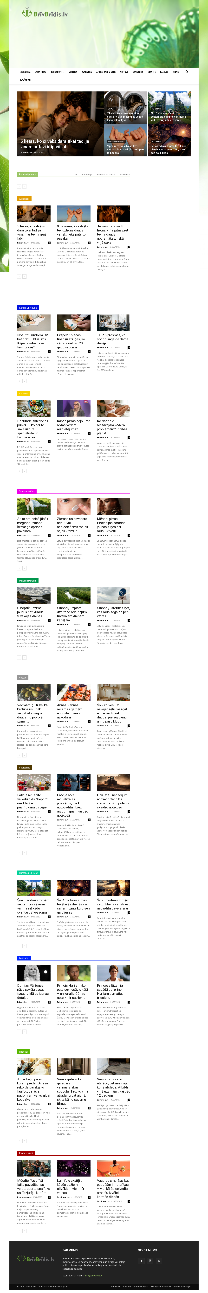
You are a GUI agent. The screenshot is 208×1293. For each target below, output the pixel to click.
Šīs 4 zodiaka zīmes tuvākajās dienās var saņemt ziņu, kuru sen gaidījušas (73, 906)
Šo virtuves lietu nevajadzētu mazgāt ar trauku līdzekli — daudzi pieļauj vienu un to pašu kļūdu (112, 713)
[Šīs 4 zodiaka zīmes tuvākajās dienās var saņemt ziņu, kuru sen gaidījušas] (169, 140)
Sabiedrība (25, 71)
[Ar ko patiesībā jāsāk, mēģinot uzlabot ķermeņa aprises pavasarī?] (34, 506)
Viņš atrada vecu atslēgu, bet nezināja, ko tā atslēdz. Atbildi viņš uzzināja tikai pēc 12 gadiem (113, 1087)
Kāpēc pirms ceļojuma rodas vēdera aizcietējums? (73, 425)
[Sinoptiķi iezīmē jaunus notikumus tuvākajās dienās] (34, 595)
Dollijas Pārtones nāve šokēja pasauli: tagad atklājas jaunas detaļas (33, 992)
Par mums (115, 1286)
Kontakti (127, 1286)
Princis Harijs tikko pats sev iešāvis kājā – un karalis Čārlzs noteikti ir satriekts (72, 992)
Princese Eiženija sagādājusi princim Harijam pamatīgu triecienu (111, 992)
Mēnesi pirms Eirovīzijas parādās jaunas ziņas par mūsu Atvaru (111, 525)
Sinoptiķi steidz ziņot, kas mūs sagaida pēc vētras (113, 612)
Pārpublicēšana (141, 1286)
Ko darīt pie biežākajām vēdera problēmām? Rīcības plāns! (112, 427)
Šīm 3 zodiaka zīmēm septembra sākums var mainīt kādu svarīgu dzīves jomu (33, 906)
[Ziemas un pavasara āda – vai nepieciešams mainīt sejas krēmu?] (73, 506)
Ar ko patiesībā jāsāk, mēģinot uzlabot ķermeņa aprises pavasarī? (33, 525)
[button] (187, 72)
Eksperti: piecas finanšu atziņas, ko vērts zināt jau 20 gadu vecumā (71, 341)
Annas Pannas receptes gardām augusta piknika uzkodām (69, 711)
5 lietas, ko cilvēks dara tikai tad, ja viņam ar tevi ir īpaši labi (32, 232)
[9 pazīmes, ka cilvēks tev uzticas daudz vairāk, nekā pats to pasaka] (125, 140)
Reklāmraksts (24, 1197)
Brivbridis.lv (22, 243)
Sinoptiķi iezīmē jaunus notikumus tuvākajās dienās (30, 612)
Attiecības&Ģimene (106, 71)
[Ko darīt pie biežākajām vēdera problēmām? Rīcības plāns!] (113, 408)
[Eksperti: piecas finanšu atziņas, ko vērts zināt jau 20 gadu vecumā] (73, 322)
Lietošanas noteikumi (161, 1286)
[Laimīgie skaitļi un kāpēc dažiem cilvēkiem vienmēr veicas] (73, 1168)
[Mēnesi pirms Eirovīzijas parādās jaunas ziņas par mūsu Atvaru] (113, 506)
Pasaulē (164, 71)
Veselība (73, 71)
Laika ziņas (40, 71)
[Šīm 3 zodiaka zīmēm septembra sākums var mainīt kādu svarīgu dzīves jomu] (169, 107)
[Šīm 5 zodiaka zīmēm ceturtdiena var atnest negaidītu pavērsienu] (113, 888)
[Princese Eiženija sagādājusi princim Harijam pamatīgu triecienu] (113, 973)
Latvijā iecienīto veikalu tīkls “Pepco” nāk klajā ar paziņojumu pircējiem (33, 801)
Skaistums (138, 71)
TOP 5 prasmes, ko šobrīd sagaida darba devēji (112, 339)
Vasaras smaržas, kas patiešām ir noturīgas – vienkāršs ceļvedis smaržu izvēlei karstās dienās (113, 1189)
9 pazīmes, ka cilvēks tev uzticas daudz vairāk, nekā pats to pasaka (73, 232)
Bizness (152, 71)
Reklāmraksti (26, 79)
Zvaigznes (87, 71)
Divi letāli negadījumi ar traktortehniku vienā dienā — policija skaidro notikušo (113, 801)
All (76, 174)
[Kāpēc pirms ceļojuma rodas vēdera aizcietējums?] (73, 408)
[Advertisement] (104, 43)
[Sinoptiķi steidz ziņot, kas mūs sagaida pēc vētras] (113, 595)
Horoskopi (56, 71)
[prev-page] (19, 186)
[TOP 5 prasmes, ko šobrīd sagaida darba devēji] (113, 322)
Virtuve (124, 71)
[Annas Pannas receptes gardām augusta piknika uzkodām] (73, 692)
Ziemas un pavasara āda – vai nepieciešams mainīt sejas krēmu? (72, 525)
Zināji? (176, 71)
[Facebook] (141, 1261)
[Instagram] (150, 1261)
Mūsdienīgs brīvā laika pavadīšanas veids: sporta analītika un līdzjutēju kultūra (33, 1187)
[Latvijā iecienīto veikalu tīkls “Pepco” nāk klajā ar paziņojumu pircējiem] (34, 782)
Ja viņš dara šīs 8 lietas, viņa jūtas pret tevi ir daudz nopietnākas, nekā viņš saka (112, 234)
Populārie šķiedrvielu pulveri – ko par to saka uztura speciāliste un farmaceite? (33, 429)
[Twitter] (159, 1261)
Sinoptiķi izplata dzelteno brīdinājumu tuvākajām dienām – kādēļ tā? (73, 614)
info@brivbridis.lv (93, 1275)
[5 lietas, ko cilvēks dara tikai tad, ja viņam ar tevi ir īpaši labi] (60, 123)
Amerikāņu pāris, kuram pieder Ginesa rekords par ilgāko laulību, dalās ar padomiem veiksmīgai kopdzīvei (33, 1089)
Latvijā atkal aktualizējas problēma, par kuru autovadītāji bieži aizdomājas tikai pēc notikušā (72, 805)
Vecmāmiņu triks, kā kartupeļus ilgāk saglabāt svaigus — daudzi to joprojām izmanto (32, 713)
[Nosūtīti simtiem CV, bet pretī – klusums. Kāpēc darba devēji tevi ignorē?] (34, 322)
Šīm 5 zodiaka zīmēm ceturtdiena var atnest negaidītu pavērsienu (113, 904)
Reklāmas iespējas (182, 1286)
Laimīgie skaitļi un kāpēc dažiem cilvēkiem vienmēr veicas (70, 1187)
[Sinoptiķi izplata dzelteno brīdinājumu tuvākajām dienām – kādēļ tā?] (73, 595)
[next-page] (24, 276)
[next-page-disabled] (24, 186)
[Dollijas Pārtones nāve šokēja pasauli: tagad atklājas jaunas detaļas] (34, 973)
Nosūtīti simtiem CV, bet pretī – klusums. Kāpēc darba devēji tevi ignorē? (32, 341)
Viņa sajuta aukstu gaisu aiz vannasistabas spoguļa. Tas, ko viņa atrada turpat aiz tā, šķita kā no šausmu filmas (72, 1091)
